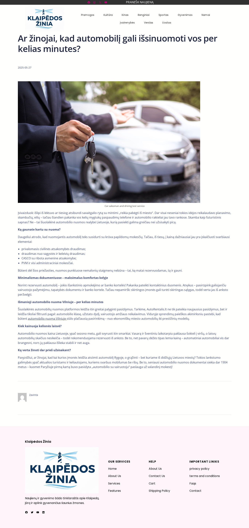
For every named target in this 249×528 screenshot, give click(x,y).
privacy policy (199, 469)
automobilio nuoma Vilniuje (47, 319)
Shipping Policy (159, 491)
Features (114, 491)
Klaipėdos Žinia (38, 441)
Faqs (192, 483)
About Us (114, 476)
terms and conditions (204, 476)
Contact (195, 491)
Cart (152, 483)
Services (114, 483)
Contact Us (157, 476)
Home (112, 469)
